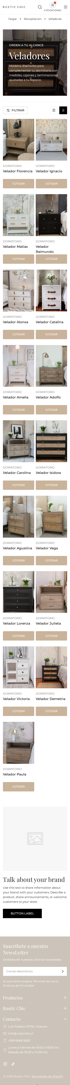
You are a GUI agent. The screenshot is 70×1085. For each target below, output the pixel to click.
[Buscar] (40, 7)
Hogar (12, 18)
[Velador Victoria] (18, 667)
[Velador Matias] (18, 215)
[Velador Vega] (51, 517)
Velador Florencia (17, 171)
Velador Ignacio (49, 171)
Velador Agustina (17, 548)
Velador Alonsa (15, 322)
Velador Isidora (48, 473)
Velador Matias (15, 247)
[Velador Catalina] (51, 291)
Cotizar (18, 183)
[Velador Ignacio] (51, 140)
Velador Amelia (15, 397)
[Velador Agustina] (18, 517)
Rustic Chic (22, 1076)
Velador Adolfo (48, 397)
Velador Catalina (49, 322)
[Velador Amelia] (18, 366)
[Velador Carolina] (18, 441)
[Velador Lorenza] (18, 592)
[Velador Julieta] (51, 592)
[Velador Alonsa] (18, 291)
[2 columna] (63, 110)
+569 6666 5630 (19, 1040)
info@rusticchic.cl (20, 1033)
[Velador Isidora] (51, 441)
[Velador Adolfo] (51, 366)
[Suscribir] (63, 971)
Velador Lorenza (16, 623)
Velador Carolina (17, 473)
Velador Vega (47, 548)
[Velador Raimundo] (51, 215)
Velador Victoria (16, 699)
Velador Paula (14, 774)
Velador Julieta (48, 623)
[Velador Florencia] (18, 140)
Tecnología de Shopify (47, 1076)
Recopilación (32, 18)
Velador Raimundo (45, 249)
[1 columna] (54, 110)
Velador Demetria (50, 699)
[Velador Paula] (18, 743)
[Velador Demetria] (51, 667)
